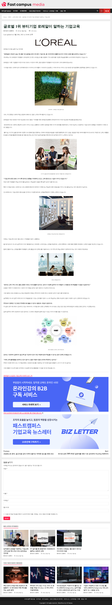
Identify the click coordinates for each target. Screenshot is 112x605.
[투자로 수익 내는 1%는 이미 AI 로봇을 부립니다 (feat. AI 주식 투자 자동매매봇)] (42, 575)
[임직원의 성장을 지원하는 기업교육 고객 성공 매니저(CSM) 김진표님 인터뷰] (16, 538)
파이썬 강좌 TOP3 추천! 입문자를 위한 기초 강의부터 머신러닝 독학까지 (83, 452)
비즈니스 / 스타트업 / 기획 (50, 11)
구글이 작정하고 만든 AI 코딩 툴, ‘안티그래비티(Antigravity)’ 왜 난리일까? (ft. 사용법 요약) (96, 588)
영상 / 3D (63, 11)
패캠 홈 (107, 11)
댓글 (5, 468)
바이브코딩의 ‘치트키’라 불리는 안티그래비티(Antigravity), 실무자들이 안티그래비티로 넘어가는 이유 (69, 588)
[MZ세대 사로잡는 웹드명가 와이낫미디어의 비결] (69, 538)
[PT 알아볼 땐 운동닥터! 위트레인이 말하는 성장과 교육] (42, 538)
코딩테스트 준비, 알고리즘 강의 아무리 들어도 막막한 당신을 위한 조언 (29, 452)
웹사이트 (6, 507)
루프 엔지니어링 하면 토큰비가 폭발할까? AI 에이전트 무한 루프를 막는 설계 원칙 (15, 588)
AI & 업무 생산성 (6, 11)
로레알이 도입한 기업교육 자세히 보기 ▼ (18, 376)
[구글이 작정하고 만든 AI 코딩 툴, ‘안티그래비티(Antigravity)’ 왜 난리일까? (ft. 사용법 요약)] (96, 575)
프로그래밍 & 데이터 (35, 11)
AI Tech (15, 11)
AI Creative (23, 11)
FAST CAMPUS (9, 31)
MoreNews (61, 603)
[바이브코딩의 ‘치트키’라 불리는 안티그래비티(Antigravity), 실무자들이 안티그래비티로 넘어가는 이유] (69, 575)
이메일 (6, 500)
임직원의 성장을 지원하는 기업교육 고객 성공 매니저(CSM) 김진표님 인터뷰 (16, 551)
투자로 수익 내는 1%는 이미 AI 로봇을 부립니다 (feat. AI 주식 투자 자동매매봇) (42, 588)
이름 (5, 493)
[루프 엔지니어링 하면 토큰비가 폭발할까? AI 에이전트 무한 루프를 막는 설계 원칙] (16, 575)
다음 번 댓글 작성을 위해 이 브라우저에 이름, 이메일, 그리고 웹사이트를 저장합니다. (31, 514)
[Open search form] (97, 11)
